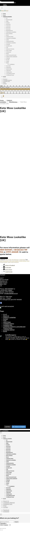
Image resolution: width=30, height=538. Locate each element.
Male (7, 21)
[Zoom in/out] (5, 528)
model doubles (22, 261)
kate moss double (4, 261)
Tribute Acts (9, 72)
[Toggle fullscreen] (3, 528)
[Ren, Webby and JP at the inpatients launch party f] (15, 351)
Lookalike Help (6, 81)
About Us (5, 79)
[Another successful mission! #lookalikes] (15, 389)
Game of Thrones (10, 48)
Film (7, 47)
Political (8, 58)
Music (7, 53)
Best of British (9, 33)
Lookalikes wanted (8, 330)
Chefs (7, 39)
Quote (4, 76)
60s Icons (8, 24)
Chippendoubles (10, 41)
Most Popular (9, 19)
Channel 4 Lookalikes (11, 38)
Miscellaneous (9, 30)
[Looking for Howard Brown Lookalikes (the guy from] (15, 381)
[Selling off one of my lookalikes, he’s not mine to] (15, 346)
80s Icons (8, 27)
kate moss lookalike (14, 261)
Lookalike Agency (8, 323)
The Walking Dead (10, 73)
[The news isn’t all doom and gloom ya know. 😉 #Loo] (15, 360)
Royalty (7, 59)
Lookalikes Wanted (7, 80)
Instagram (5, 5)
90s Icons (8, 28)
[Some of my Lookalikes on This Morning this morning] (15, 392)
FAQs (4, 82)
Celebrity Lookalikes (7, 16)
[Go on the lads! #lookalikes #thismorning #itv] (15, 395)
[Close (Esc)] (0, 528)
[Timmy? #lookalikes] (15, 342)
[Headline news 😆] (15, 363)
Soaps (7, 61)
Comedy (8, 44)
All (6, 18)
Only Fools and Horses (11, 55)
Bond (7, 35)
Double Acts (9, 45)
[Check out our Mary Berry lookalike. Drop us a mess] (15, 422)
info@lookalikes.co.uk (11, 293)
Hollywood (8, 52)
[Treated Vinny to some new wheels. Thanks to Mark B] (15, 377)
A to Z (4, 15)
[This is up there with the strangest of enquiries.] (15, 416)
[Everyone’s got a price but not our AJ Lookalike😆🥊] (15, 402)
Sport (7, 62)
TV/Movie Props (10, 75)
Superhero (8, 67)
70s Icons (8, 25)
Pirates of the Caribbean (11, 56)
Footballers (11, 64)
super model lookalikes (13, 262)
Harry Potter (9, 50)
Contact (5, 83)
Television (8, 70)
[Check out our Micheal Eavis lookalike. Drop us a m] (15, 385)
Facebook (5, 4)
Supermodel (9, 68)
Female (8, 22)
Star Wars (8, 65)
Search (16, 521)
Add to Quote (4, 258)
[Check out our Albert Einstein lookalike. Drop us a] (15, 355)
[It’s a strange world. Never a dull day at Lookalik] (15, 411)
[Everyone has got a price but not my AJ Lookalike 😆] (15, 398)
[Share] (2, 528)
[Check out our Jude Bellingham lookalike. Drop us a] (15, 367)
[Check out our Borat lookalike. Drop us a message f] (15, 407)
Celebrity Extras (9, 36)
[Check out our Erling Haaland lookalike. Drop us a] (15, 372)
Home (4, 13)
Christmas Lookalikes (11, 42)
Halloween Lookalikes (11, 32)
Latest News (7, 322)
